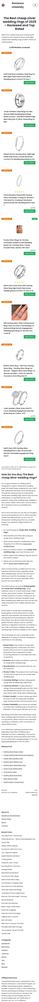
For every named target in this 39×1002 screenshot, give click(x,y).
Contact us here (22, 739)
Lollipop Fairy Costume (10, 917)
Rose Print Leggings (9, 910)
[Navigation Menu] (35, 5)
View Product (29, 83)
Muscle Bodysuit (7, 900)
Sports (4, 957)
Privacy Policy (6, 819)
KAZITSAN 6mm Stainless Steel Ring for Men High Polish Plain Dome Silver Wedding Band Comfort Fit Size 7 (19, 76)
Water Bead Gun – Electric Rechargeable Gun (18, 839)
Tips (3, 960)
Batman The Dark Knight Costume (14, 896)
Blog (3, 964)
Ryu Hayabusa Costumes (11, 866)
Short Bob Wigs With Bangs (12, 890)
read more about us (9, 741)
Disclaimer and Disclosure (11, 816)
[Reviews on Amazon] (19, 192)
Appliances (6, 943)
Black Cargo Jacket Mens (11, 906)
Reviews (5, 967)
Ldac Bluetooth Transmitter (12, 836)
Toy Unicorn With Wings (10, 876)
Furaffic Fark (6, 933)
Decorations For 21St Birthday (12, 886)
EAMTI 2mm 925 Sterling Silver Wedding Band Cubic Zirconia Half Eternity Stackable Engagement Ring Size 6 (18, 452)
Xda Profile (5, 842)
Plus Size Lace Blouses (10, 903)
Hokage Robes (7, 869)
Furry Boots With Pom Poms (12, 849)
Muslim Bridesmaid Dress (11, 856)
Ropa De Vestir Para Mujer (11, 913)
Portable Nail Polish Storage (12, 927)
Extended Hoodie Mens (10, 873)
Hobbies (5, 950)
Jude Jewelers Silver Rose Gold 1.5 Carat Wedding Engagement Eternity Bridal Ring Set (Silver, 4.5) (19, 411)
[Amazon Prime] (32, 208)
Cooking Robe (7, 859)
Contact (5, 826)
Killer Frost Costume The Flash (13, 923)
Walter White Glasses (10, 846)
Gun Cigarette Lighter (10, 852)
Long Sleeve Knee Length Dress (13, 893)
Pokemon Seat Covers (10, 863)
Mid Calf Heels (7, 920)
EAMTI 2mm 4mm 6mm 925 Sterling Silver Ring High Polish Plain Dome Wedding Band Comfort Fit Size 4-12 (18, 288)
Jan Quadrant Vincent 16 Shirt (12, 930)
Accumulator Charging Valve (12, 883)
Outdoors (5, 953)
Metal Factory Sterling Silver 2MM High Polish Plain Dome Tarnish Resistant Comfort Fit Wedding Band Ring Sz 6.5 (19, 156)
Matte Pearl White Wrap (10, 879)
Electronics (6, 947)
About (4, 822)
